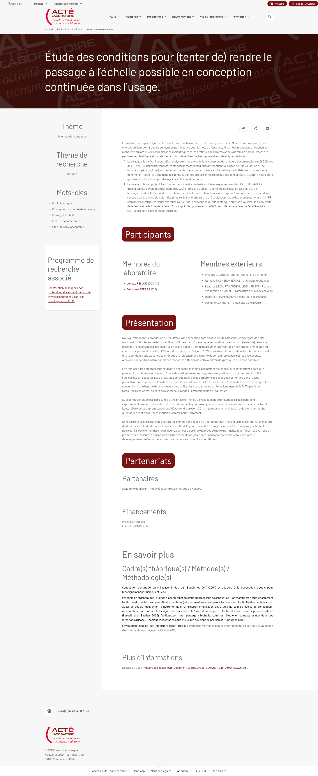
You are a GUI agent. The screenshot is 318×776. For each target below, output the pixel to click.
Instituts (38, 3)
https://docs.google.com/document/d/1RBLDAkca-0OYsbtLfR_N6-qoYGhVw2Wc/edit (195, 667)
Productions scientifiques (70, 29)
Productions (155, 16)
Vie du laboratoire (211, 16)
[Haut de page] (21, 765)
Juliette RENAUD (137, 283)
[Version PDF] (267, 128)
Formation (239, 16)
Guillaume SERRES (138, 289)
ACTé (113, 16)
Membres (132, 16)
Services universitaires (66, 3)
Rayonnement (181, 16)
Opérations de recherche (100, 29)
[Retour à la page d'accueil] (63, 16)
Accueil (49, 29)
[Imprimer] (244, 128)
